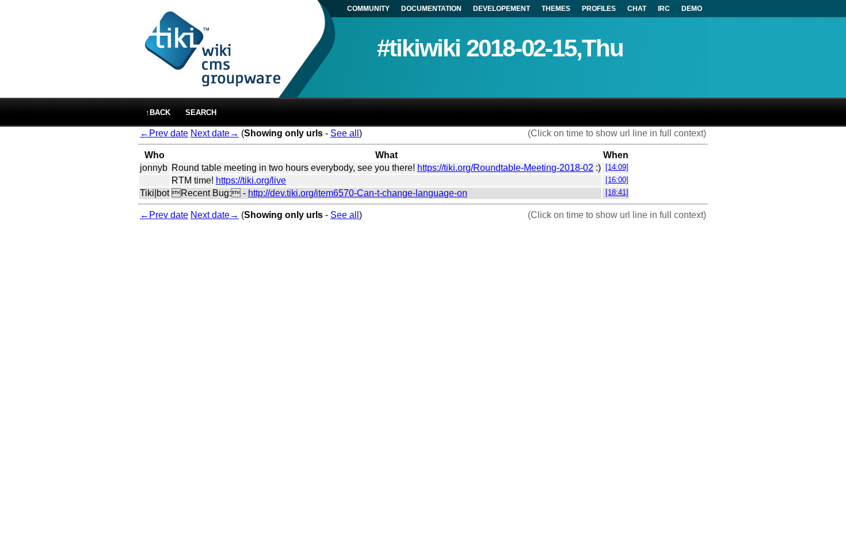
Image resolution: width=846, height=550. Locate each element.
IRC (664, 9)
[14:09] (616, 167)
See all (344, 133)
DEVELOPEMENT (501, 9)
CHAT (636, 9)
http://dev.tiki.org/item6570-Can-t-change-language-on (357, 193)
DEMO (691, 9)
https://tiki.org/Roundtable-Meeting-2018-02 (505, 168)
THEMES (556, 9)
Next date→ (214, 133)
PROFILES (599, 9)
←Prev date (164, 133)
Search (200, 112)
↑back (158, 112)
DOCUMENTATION (431, 9)
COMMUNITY (368, 9)
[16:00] (616, 179)
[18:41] (616, 192)
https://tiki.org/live (251, 180)
